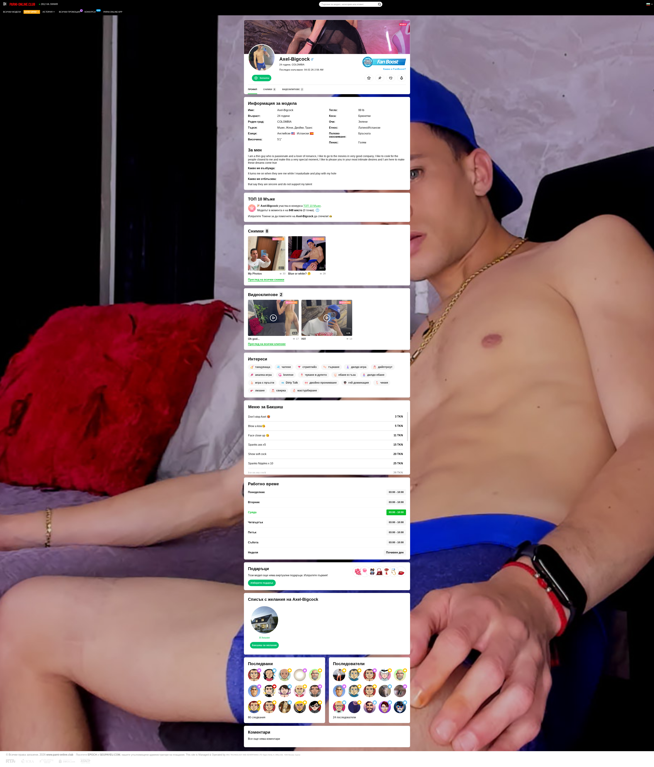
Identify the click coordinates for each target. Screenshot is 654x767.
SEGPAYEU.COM (110, 754)
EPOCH (92, 754)
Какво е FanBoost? (394, 69)
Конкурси (90, 12)
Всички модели (12, 12)
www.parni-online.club (59, 754)
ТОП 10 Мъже (312, 205)
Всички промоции (69, 12)
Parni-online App (112, 12)
